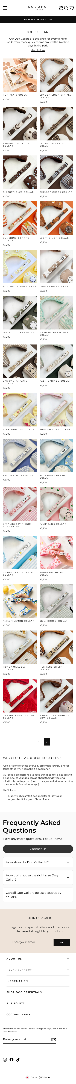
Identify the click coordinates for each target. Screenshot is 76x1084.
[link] (38, 849)
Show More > (42, 799)
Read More (38, 50)
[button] (38, 862)
